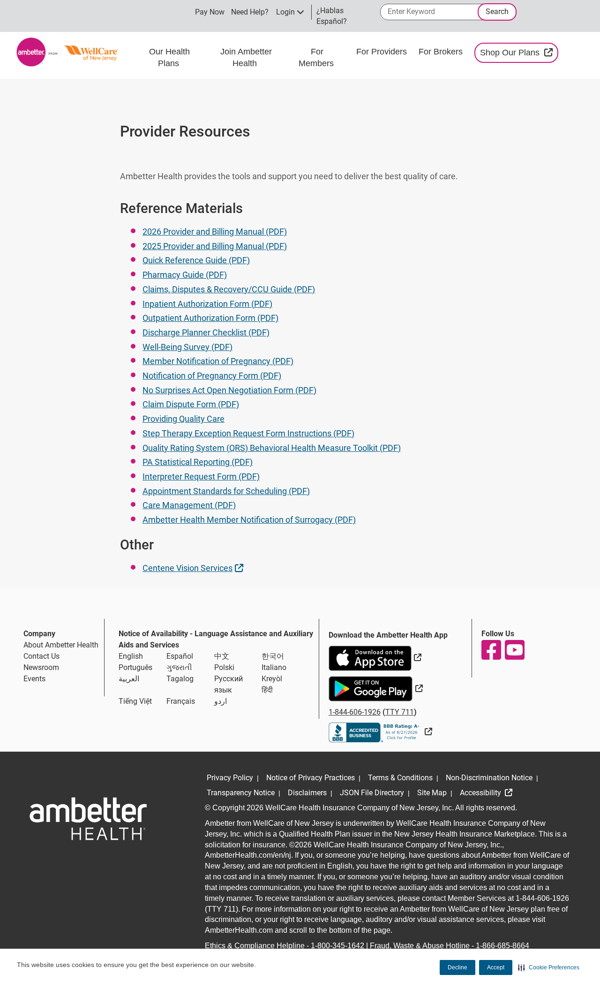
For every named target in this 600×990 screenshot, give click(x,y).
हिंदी (267, 689)
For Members (317, 58)
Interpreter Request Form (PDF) (201, 476)
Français (180, 701)
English (131, 656)
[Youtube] (514, 650)
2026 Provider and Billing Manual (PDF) (214, 231)
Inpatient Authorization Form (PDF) (207, 304)
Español (179, 656)
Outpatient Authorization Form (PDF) (210, 318)
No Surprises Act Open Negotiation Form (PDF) (229, 390)
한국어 (273, 656)
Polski (224, 667)
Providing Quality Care (183, 419)
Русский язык (228, 684)
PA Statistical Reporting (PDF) (197, 462)
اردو (220, 701)
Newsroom (41, 667)
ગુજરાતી (179, 667)
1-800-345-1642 (337, 946)
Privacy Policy (230, 777)
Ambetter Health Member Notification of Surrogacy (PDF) (249, 520)
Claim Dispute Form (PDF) (190, 404)
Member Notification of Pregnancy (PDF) (217, 361)
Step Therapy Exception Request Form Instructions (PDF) (248, 433)
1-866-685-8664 (502, 946)
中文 (221, 656)
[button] (548, 967)
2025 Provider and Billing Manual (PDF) (214, 246)
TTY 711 (399, 712)
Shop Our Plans (519, 52)
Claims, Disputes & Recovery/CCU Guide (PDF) (228, 289)
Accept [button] (495, 967)
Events (34, 678)
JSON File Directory (372, 792)
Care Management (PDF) (189, 505)
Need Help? (250, 12)
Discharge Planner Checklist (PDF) (206, 332)
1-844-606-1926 (355, 712)
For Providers (382, 51)
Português (135, 667)
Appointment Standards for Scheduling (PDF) (226, 491)
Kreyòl (272, 678)
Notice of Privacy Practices (310, 777)
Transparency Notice (241, 792)
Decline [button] (457, 967)
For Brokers (442, 51)
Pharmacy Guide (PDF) (184, 275)
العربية (129, 678)
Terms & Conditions (400, 777)
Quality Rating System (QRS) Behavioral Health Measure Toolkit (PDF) (271, 448)
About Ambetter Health (60, 644)
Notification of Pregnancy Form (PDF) (211, 376)
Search (497, 11)
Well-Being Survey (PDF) (187, 347)
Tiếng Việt (135, 701)
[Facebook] (490, 650)
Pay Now (210, 12)
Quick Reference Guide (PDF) (196, 260)
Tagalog (180, 678)
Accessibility (481, 792)
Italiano (274, 667)
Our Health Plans (169, 58)
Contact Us (41, 656)
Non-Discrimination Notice (489, 777)
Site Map (432, 792)
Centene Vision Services (194, 568)
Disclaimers (307, 792)
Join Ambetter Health (246, 58)
